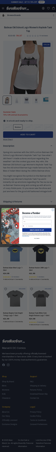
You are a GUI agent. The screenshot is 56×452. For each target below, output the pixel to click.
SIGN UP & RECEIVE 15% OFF (37, 230)
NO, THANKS (36, 238)
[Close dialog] (53, 210)
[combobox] (24, 226)
